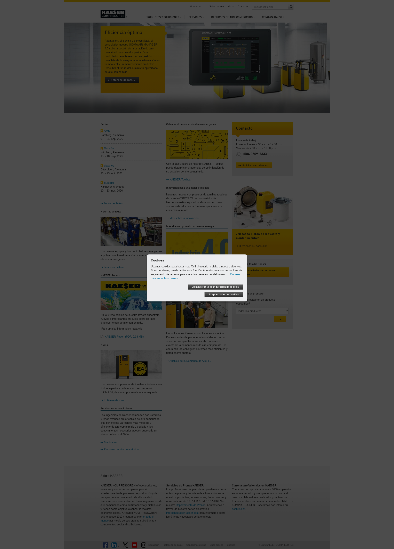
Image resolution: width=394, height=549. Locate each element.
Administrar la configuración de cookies (215, 286)
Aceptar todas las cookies (224, 294)
